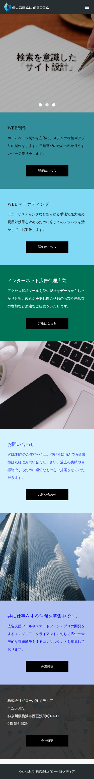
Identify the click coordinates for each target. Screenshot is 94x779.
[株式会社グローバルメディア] (49, 6)
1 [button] (40, 104)
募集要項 (47, 666)
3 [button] (53, 104)
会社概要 (47, 741)
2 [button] (47, 104)
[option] (47, 56)
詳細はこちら (47, 170)
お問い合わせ (47, 494)
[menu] (87, 7)
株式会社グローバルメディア (55, 771)
